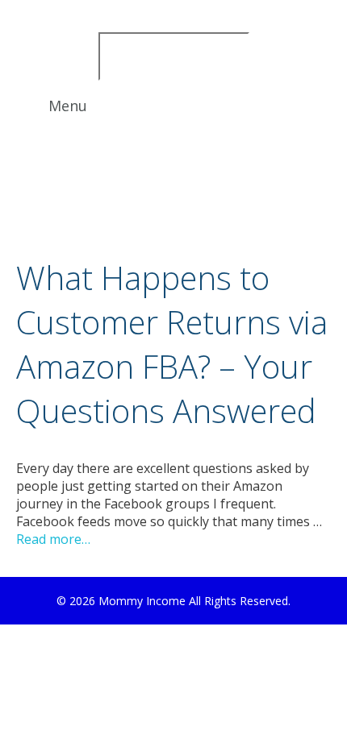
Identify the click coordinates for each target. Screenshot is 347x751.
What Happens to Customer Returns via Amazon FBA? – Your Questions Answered (172, 344)
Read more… (53, 539)
